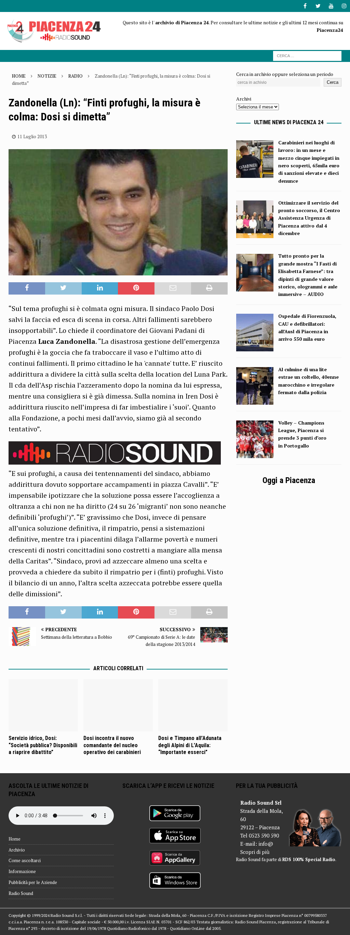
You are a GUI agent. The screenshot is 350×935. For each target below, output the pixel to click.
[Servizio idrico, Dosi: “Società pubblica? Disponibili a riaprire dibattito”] (43, 705)
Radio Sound (21, 893)
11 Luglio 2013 (32, 136)
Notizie (47, 76)
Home (15, 839)
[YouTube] (331, 6)
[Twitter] (318, 6)
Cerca (332, 82)
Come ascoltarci (25, 860)
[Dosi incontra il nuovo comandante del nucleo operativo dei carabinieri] (118, 705)
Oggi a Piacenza (288, 480)
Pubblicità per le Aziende (33, 882)
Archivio (17, 850)
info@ (265, 843)
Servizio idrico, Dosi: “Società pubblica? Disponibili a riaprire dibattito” (43, 745)
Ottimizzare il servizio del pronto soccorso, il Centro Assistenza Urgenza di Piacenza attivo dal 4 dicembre (309, 218)
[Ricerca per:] (307, 55)
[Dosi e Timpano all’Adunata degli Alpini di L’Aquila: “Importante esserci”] (193, 705)
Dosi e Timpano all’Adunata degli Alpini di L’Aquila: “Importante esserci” (189, 745)
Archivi (243, 98)
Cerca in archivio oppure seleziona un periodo (284, 74)
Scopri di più (254, 851)
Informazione (22, 871)
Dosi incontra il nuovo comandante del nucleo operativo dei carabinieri (112, 745)
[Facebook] (305, 6)
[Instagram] (344, 6)
